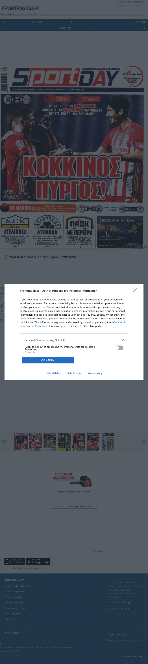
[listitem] (74, 340)
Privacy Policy (94, 373)
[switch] (118, 348)
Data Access (74, 373)
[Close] (136, 291)
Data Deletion (53, 373)
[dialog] (74, 332)
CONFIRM (48, 360)
